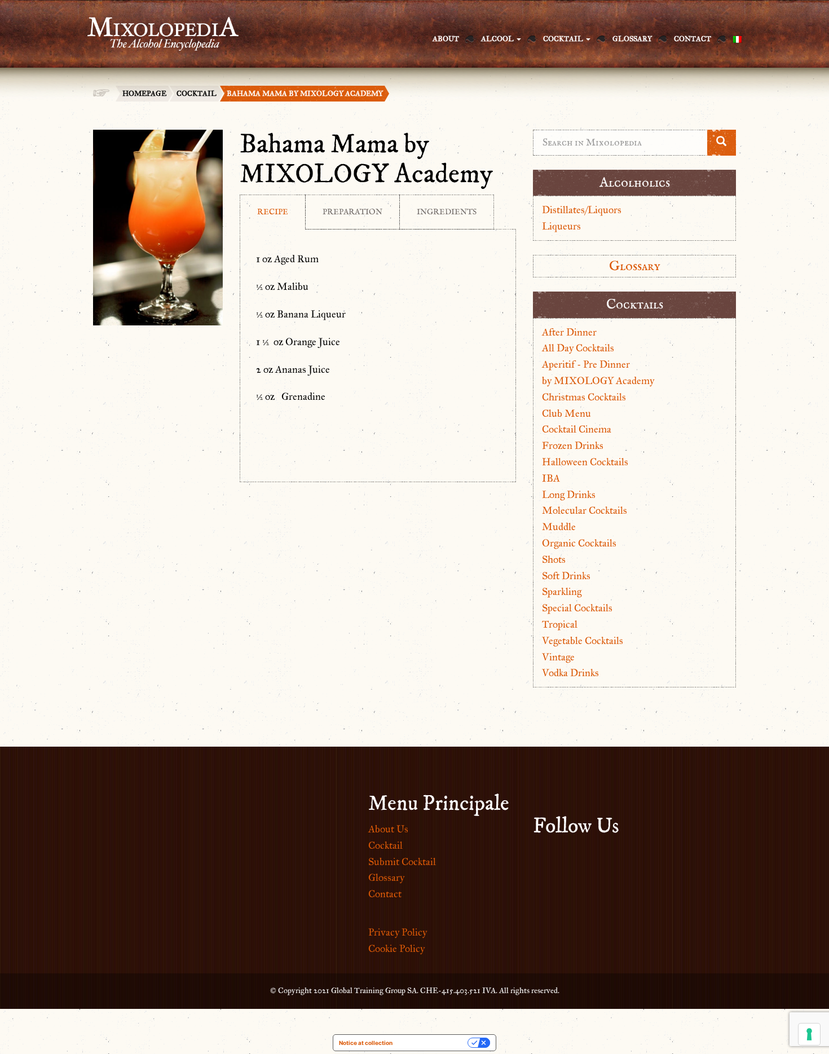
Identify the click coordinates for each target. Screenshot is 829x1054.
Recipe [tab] (272, 212)
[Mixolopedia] (157, 27)
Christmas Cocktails (584, 397)
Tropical (559, 624)
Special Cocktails (577, 608)
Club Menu (566, 413)
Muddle (559, 527)
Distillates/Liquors (581, 210)
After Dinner (569, 332)
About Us (388, 829)
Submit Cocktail (402, 861)
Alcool (498, 38)
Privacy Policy (397, 932)
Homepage (144, 93)
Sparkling (561, 591)
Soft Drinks (566, 576)
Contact (692, 38)
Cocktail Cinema (576, 429)
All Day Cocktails (578, 348)
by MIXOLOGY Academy (598, 380)
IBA (551, 478)
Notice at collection (366, 1042)
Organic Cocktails (579, 543)
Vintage (558, 657)
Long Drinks (569, 494)
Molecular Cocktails (584, 510)
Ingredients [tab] (447, 212)
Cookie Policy (396, 948)
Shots (554, 559)
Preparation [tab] (352, 212)
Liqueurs (561, 226)
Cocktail (564, 38)
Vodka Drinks (570, 673)
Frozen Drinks (572, 445)
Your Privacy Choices (433, 1042)
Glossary (632, 38)
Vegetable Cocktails (582, 640)
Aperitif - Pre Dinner (586, 364)
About (446, 38)
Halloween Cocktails (585, 462)
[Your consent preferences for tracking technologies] (809, 1034)
